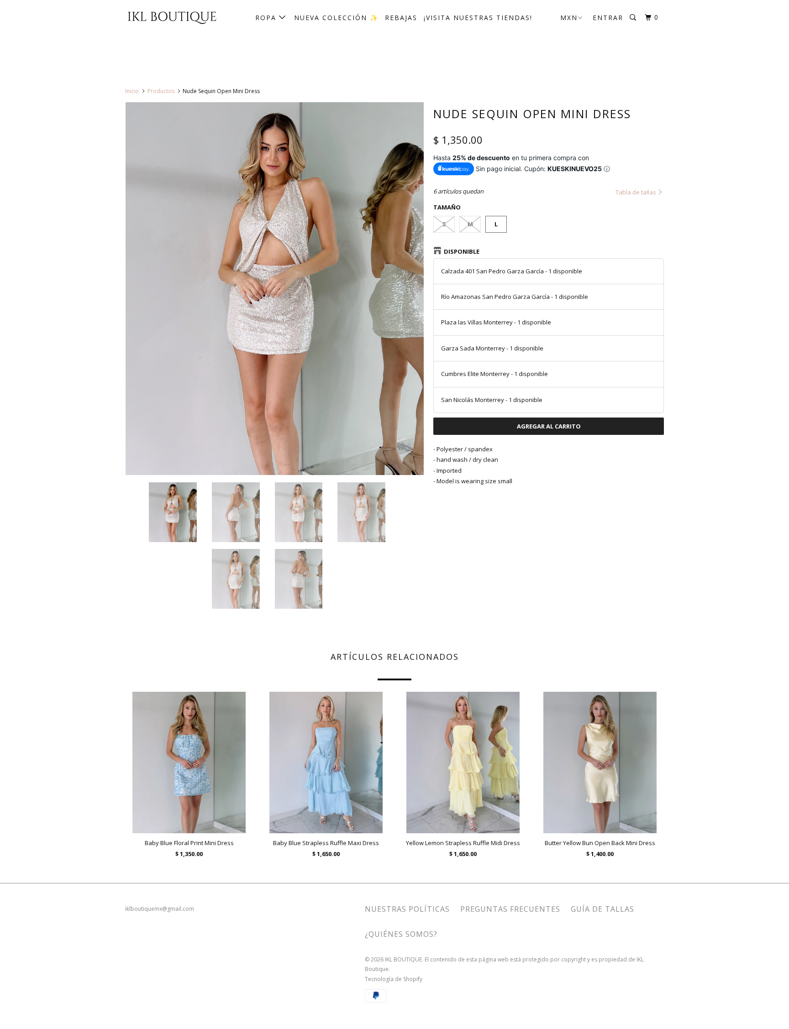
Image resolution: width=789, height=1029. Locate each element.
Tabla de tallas (636, 192)
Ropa (267, 17)
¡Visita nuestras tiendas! (478, 17)
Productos (160, 91)
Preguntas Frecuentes (510, 909)
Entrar (608, 17)
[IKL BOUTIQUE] (172, 16)
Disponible (461, 251)
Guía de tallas (602, 909)
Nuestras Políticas (407, 909)
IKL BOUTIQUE (403, 959)
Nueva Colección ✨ (336, 17)
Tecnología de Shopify (393, 979)
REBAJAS (401, 17)
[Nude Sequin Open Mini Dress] (274, 288)
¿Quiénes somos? (401, 934)
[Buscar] (634, 18)
